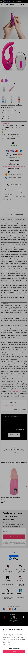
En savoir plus (6, 644)
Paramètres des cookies (14, 648)
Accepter (14, 651)
